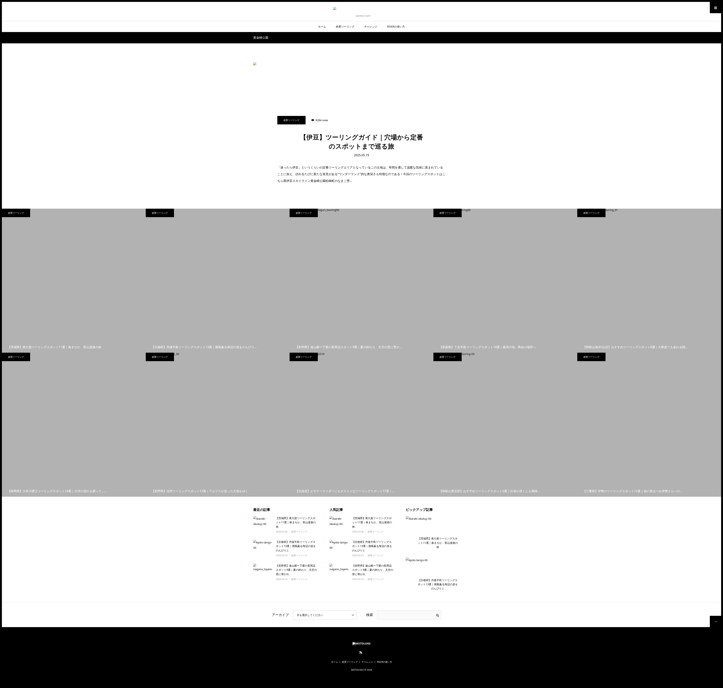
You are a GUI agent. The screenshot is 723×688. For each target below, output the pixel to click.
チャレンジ (370, 26)
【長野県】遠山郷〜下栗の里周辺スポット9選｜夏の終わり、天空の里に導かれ (296, 570)
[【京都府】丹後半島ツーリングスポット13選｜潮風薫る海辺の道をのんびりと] (262, 549)
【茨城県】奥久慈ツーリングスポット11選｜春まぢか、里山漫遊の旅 (296, 522)
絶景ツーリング (345, 26)
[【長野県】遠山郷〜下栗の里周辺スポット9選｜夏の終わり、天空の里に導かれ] (262, 573)
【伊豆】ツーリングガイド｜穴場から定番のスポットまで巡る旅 (361, 142)
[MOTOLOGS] (361, 11)
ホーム (322, 26)
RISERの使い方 (396, 26)
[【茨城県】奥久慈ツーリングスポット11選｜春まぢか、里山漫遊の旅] (262, 525)
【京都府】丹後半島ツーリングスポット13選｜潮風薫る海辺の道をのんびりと (296, 546)
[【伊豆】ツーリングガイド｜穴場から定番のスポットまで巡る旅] (361, 101)
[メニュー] (715, 7)
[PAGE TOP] (715, 621)
